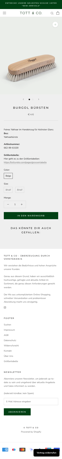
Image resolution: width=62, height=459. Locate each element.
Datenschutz (10, 340)
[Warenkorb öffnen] (57, 13)
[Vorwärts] (38, 99)
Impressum (9, 329)
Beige (8, 175)
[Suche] (52, 13)
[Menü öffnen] (4, 13)
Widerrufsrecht (11, 345)
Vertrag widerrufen (46, 452)
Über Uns (8, 356)
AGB (6, 335)
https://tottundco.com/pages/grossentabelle (25, 162)
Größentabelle (11, 361)
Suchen (7, 324)
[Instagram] (5, 307)
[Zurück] (23, 99)
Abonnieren (17, 412)
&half (8, 189)
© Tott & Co (31, 428)
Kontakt (8, 350)
